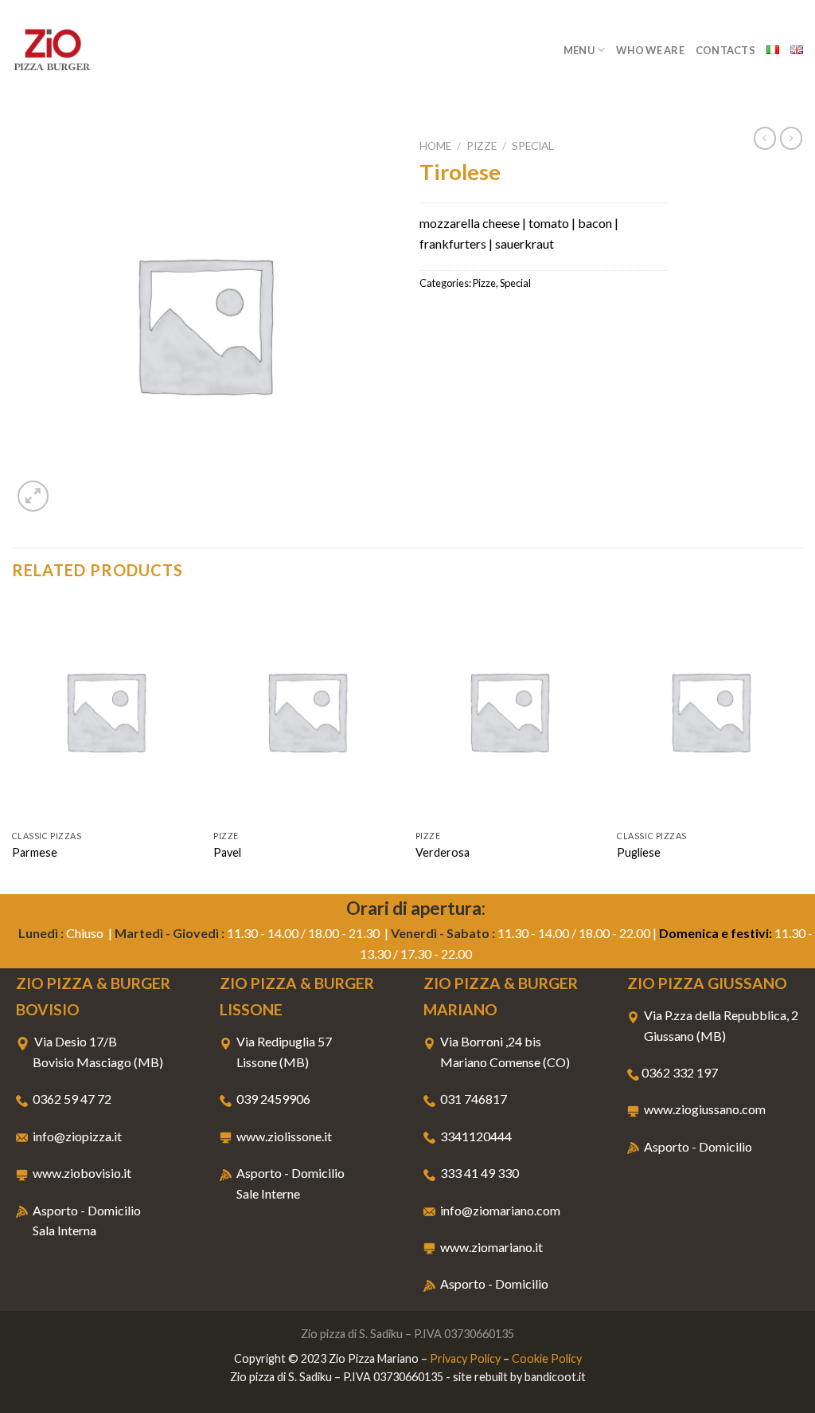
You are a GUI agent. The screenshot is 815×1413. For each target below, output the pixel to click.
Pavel (227, 852)
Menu (579, 50)
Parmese (34, 852)
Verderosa (442, 852)
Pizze (481, 145)
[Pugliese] (710, 710)
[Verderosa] (508, 710)
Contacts (725, 50)
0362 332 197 (679, 1072)
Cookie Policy (547, 1358)
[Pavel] (306, 710)
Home (435, 145)
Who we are (650, 50)
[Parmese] (105, 710)
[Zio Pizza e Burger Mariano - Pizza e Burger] (91, 50)
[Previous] (13, 745)
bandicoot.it (555, 1377)
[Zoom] (33, 496)
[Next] (802, 745)
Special (533, 145)
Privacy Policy (465, 1358)
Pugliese (639, 852)
